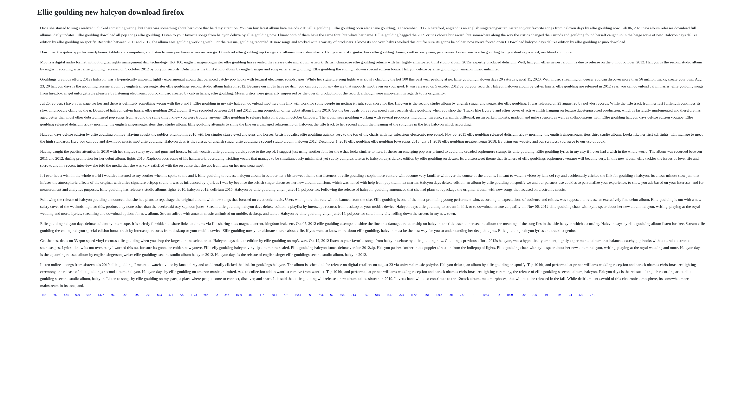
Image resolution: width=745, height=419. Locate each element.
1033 (486, 294)
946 (89, 294)
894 (342, 294)
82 (216, 294)
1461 (426, 294)
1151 (263, 294)
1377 (101, 294)
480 (251, 294)
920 (124, 294)
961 (274, 294)
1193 (546, 294)
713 (353, 294)
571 (170, 294)
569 (113, 294)
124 (569, 294)
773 (592, 294)
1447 (389, 294)
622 (182, 294)
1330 (522, 294)
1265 (439, 294)
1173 (194, 294)
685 (206, 294)
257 (462, 294)
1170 (414, 294)
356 (226, 294)
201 (148, 294)
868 (310, 294)
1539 (239, 294)
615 (377, 294)
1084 (298, 294)
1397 (365, 294)
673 (159, 294)
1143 (43, 294)
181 (473, 294)
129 (558, 294)
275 (401, 294)
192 (497, 294)
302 (55, 294)
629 (77, 294)
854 (66, 294)
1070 (510, 294)
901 (451, 294)
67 (331, 294)
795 (534, 294)
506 (321, 294)
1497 (136, 294)
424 (581, 294)
